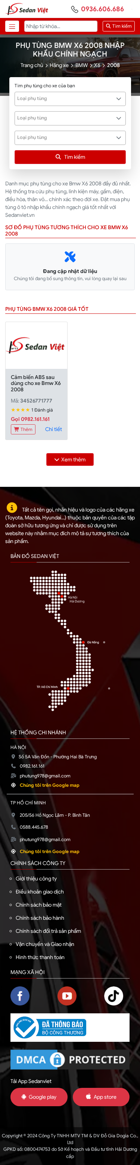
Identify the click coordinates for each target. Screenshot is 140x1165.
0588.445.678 (34, 827)
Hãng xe (59, 65)
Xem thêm (73, 459)
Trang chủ (32, 65)
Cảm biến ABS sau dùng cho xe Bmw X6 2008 (36, 383)
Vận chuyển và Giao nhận (45, 944)
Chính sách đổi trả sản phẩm (48, 931)
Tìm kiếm (121, 26)
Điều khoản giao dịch (40, 891)
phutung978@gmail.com (45, 776)
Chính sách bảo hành (40, 917)
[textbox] (66, 98)
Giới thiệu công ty (36, 878)
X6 (97, 65)
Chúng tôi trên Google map (50, 785)
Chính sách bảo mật (39, 904)
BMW (81, 65)
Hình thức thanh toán (40, 957)
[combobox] (70, 99)
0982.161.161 (32, 766)
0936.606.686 (102, 9)
